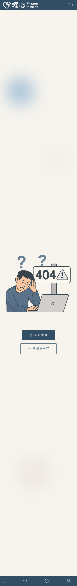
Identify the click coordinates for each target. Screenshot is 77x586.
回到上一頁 (41, 348)
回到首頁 (41, 335)
